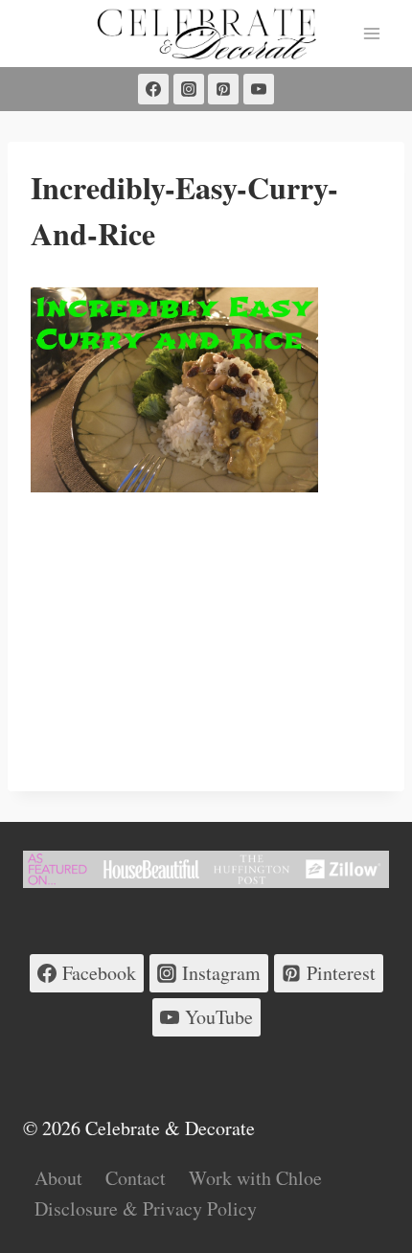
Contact (135, 1178)
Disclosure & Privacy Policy (145, 1208)
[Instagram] (188, 89)
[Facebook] (153, 89)
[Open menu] (371, 33)
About (58, 1178)
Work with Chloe (255, 1178)
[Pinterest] (223, 89)
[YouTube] (258, 89)
